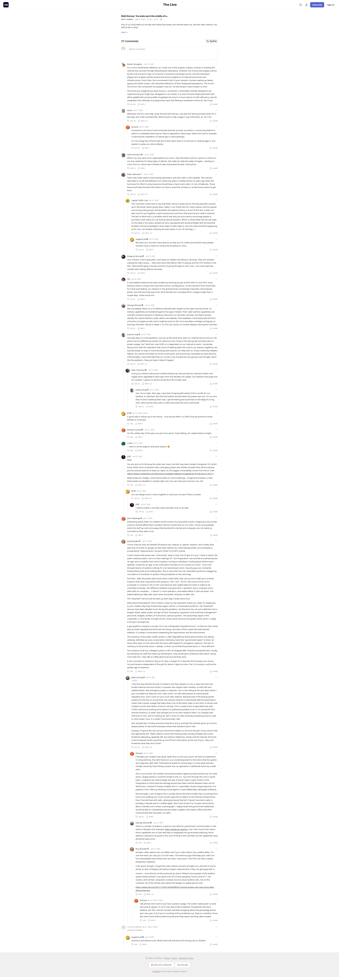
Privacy (167, 958)
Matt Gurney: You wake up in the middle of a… (144, 16)
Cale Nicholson (134, 154)
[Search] (300, 4)
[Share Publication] (306, 4)
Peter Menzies (133, 174)
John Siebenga (133, 518)
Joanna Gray (132, 334)
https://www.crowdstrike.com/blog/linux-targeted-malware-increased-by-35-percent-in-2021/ (170, 473)
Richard (134, 126)
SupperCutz (141, 239)
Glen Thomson (138, 370)
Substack (156, 971)
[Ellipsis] (216, 64)
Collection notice (186, 958)
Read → (124, 32)
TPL (128, 279)
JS (128, 456)
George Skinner (134, 305)
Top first (213, 41)
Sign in (330, 4)
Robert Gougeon (134, 64)
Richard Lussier (134, 429)
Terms (174, 958)
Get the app (182, 964)
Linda (129, 443)
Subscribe (317, 4)
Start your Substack (162, 964)
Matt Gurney (127, 19)
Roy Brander (133, 541)
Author (134, 680)
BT (128, 413)
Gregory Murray (134, 256)
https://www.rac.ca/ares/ (176, 829)
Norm (129, 110)
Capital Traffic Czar (139, 200)
